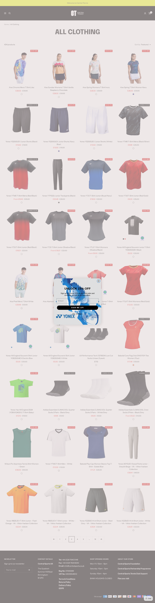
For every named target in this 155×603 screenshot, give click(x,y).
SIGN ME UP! (77, 308)
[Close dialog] (98, 281)
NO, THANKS (78, 314)
